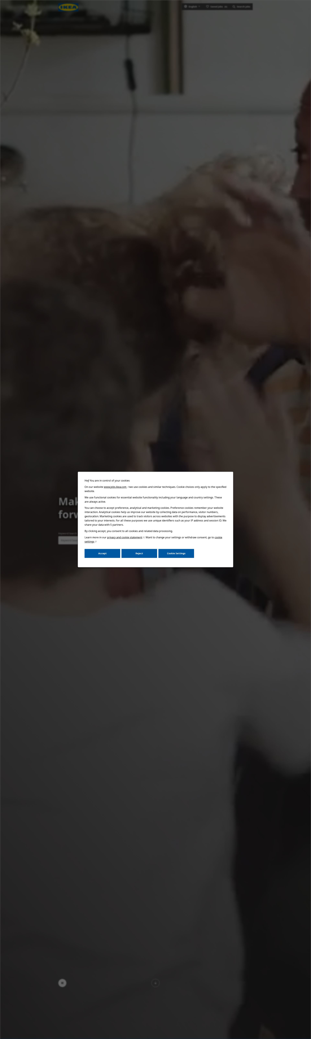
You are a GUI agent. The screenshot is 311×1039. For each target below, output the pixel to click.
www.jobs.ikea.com (115, 487)
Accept (102, 553)
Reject (139, 553)
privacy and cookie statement (124, 537)
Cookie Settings (176, 553)
